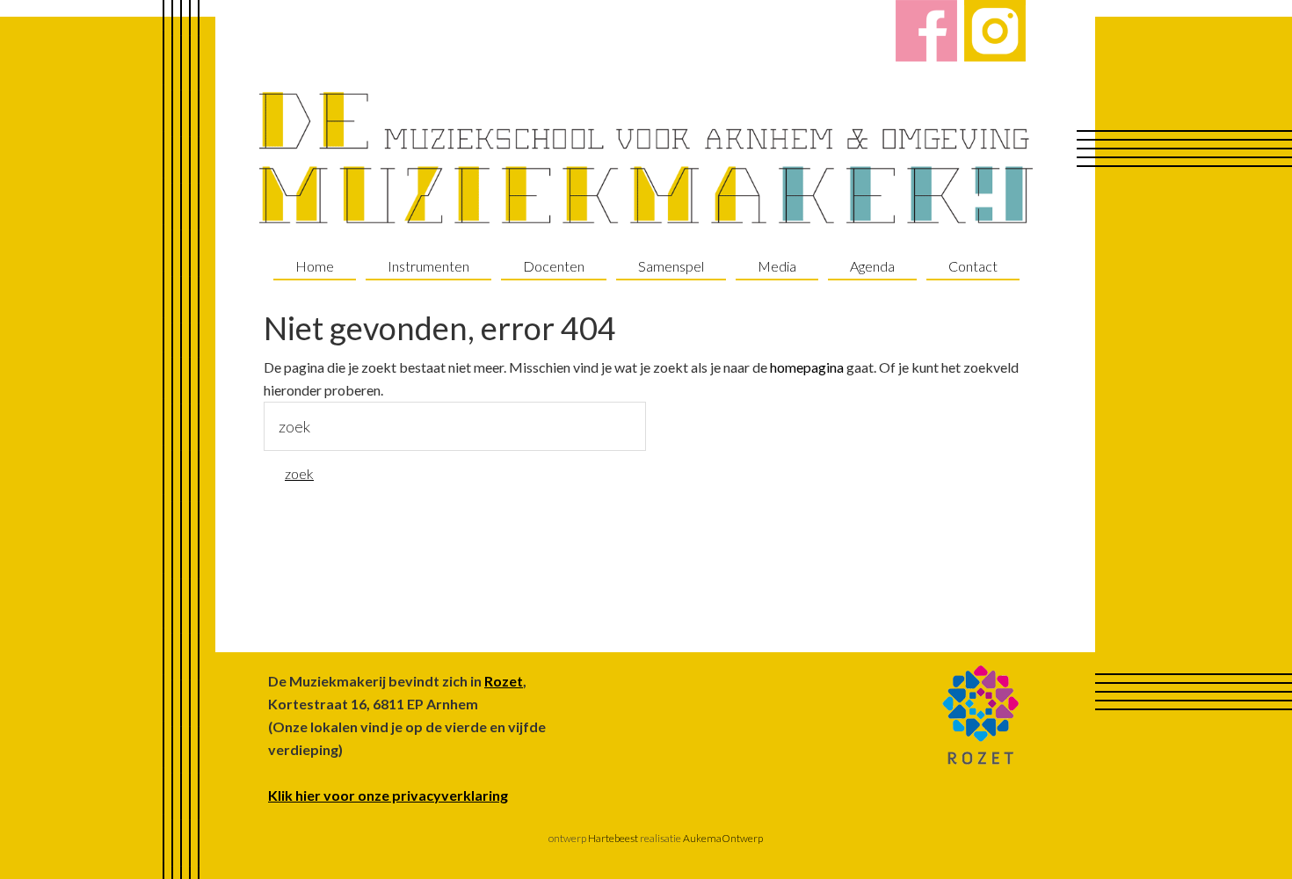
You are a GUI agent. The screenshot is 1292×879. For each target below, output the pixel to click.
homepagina (807, 367)
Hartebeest (612, 838)
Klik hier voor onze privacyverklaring (388, 795)
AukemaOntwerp (722, 838)
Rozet (503, 680)
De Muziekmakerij (646, 158)
